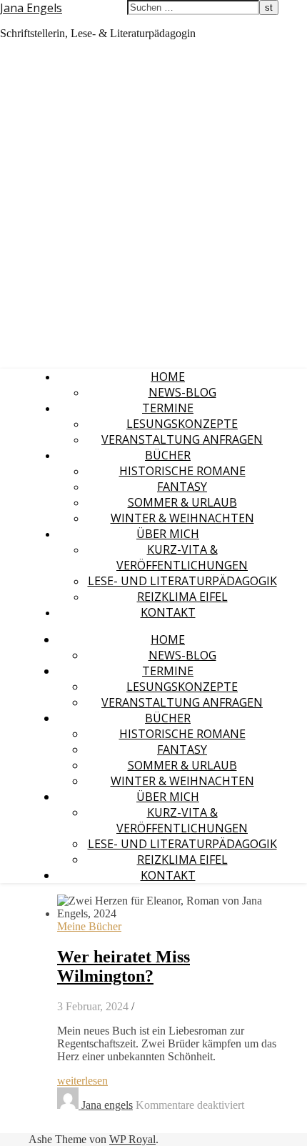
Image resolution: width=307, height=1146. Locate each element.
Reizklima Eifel (182, 596)
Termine (167, 408)
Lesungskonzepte (182, 424)
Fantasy (182, 486)
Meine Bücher (89, 926)
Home (168, 376)
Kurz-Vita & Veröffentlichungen (182, 557)
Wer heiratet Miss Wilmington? (123, 966)
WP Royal (132, 1139)
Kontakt (168, 612)
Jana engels (107, 1105)
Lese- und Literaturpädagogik (182, 581)
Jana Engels (31, 8)
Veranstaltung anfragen (182, 439)
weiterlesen (82, 1081)
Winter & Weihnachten (182, 518)
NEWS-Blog (182, 392)
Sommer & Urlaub (182, 502)
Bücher (168, 455)
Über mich (167, 534)
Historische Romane (182, 471)
